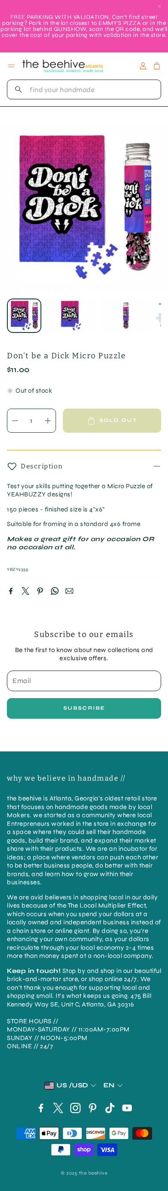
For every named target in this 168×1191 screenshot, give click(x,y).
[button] (84, 89)
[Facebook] (11, 591)
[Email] (69, 591)
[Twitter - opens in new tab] (58, 1108)
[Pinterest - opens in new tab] (92, 1108)
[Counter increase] (48, 420)
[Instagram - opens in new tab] (75, 1108)
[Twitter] (25, 591)
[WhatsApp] (55, 591)
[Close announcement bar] (159, 6)
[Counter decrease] (15, 420)
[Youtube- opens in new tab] (127, 1108)
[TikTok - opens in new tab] (110, 1108)
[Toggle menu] (11, 66)
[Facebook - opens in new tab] (41, 1108)
